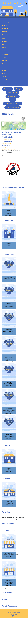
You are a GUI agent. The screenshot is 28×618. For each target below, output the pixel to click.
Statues (4, 70)
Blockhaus (4, 60)
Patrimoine (7, 89)
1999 (5, 143)
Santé (12, 100)
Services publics (13, 96)
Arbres (3, 83)
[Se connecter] (26, 3)
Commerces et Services (12, 103)
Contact (14, 614)
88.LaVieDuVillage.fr (14, 612)
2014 (11, 143)
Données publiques (12, 107)
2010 (5, 147)
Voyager (18, 89)
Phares (3, 64)
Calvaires (4, 25)
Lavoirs (4, 47)
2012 (11, 139)
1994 (3, 143)
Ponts (3, 67)
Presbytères (5, 28)
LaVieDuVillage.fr (14, 611)
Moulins (4, 51)
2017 (14, 139)
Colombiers (5, 54)
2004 (8, 143)
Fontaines (4, 57)
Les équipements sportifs (8, 149)
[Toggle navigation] (1, 19)
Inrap (3, 44)
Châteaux (4, 31)
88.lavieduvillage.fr (15, 3)
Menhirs (4, 38)
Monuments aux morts (8, 35)
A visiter (4, 76)
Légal (14, 616)
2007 (8, 139)
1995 (3, 139)
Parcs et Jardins (6, 80)
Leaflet (17, 129)
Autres (3, 73)
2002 (5, 139)
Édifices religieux (6, 22)
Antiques (4, 41)
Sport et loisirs (12, 92)
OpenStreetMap (22, 129)
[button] (3, 123)
